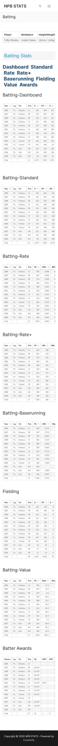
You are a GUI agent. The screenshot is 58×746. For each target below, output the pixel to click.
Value (10, 85)
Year (6, 106)
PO (43, 502)
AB (51, 189)
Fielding (45, 79)
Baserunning (19, 79)
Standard (42, 67)
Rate (9, 73)
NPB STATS (15, 6)
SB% (44, 424)
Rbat (44, 581)
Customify (28, 740)
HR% (44, 267)
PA (43, 106)
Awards (27, 85)
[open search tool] (40, 6)
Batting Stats (18, 55)
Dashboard (16, 67)
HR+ (44, 346)
